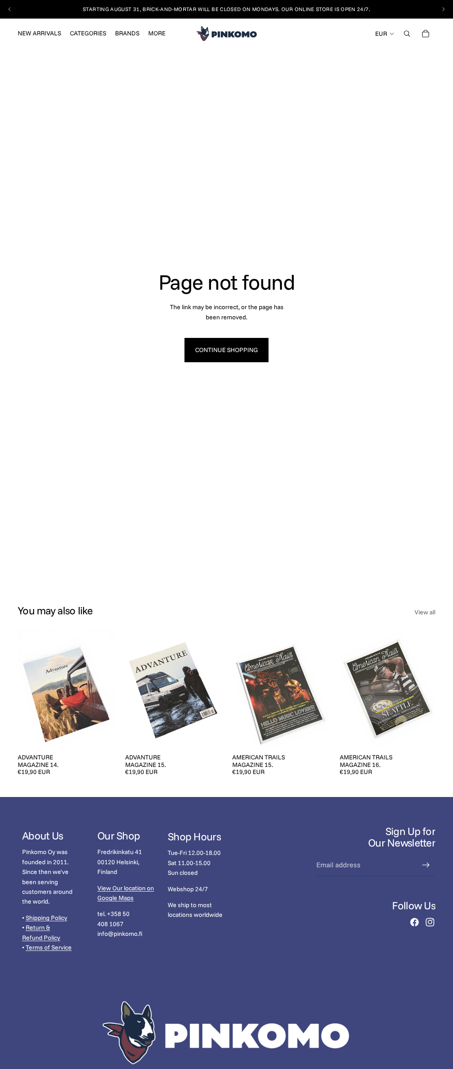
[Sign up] (426, 865)
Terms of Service (49, 947)
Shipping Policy (46, 918)
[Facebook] (414, 922)
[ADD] (100, 735)
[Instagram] (430, 922)
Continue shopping (226, 350)
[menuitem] (157, 34)
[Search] (407, 33)
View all (425, 612)
